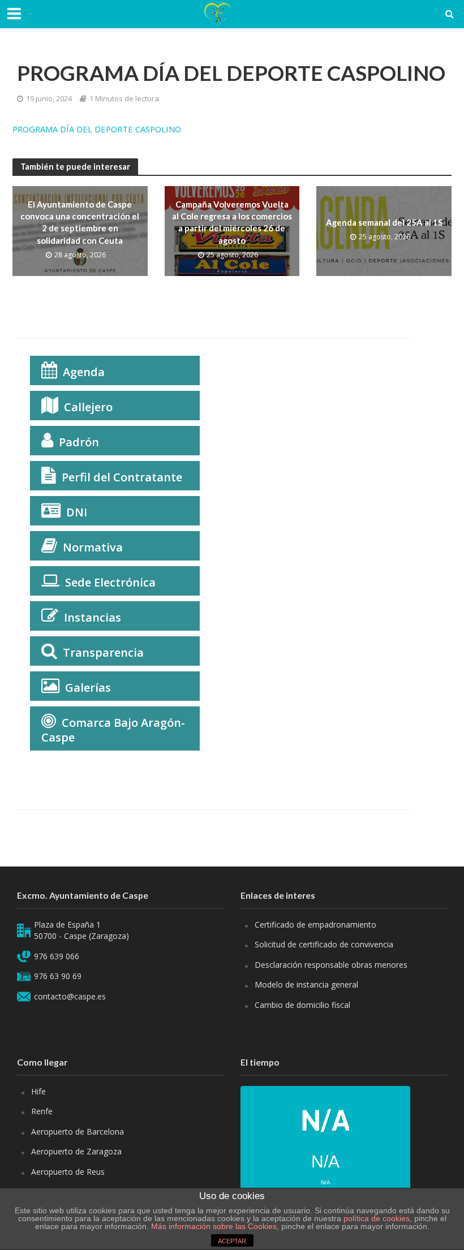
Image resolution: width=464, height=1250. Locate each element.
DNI (76, 512)
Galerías (88, 687)
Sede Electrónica (110, 582)
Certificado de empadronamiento (315, 924)
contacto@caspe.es (70, 996)
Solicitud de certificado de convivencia (324, 944)
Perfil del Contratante (122, 477)
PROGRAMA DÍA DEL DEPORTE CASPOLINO (96, 129)
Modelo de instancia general (306, 984)
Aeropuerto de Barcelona (77, 1131)
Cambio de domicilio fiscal (302, 1004)
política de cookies (376, 1218)
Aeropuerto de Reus (68, 1171)
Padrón (79, 442)
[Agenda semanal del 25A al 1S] (384, 230)
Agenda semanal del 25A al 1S (384, 222)
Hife (38, 1091)
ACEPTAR (232, 1241)
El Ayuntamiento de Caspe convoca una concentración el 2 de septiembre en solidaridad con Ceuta (79, 222)
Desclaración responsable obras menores (331, 964)
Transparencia (103, 652)
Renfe (42, 1111)
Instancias (92, 617)
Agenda (84, 372)
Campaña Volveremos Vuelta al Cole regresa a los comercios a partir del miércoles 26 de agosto (232, 222)
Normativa (93, 547)
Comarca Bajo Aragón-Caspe (113, 730)
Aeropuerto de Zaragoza (76, 1151)
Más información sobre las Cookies (213, 1226)
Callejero (88, 407)
